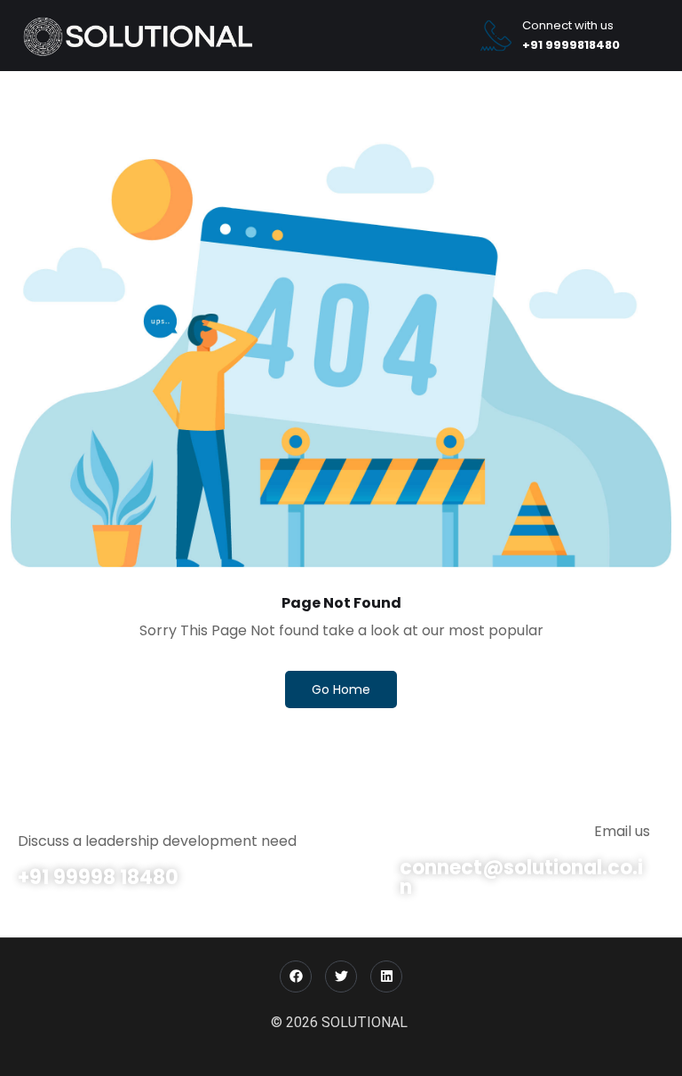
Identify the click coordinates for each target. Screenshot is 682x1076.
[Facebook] (296, 976)
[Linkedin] (386, 976)
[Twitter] (341, 976)
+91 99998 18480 (98, 877)
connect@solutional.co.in (521, 877)
